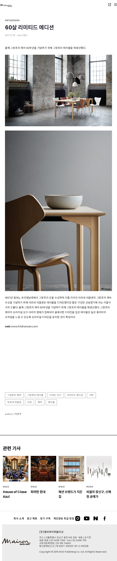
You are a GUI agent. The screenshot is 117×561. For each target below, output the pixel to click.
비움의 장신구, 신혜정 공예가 (98, 494)
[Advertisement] (58, 370)
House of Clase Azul (15, 494)
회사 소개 (19, 518)
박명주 (24, 35)
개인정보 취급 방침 (63, 518)
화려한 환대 (38, 492)
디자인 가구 (55, 395)
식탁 (91, 395)
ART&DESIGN (12, 20)
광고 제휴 (32, 518)
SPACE (6, 486)
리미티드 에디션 (75, 395)
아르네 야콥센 (14, 402)
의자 (29, 402)
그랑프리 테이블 (35, 395)
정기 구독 (45, 518)
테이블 (51, 402)
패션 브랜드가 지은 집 (70, 494)
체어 (40, 402)
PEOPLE (89, 486)
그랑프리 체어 (14, 395)
